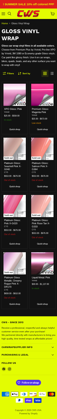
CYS (6, 172)
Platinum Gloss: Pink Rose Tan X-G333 (41, 223)
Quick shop (14, 129)
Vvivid (6, 112)
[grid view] (44, 73)
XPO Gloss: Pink (13, 109)
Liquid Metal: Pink (41, 277)
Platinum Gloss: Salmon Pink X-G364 (40, 166)
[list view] (51, 73)
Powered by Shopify (28, 413)
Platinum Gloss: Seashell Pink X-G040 (12, 166)
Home (5, 23)
